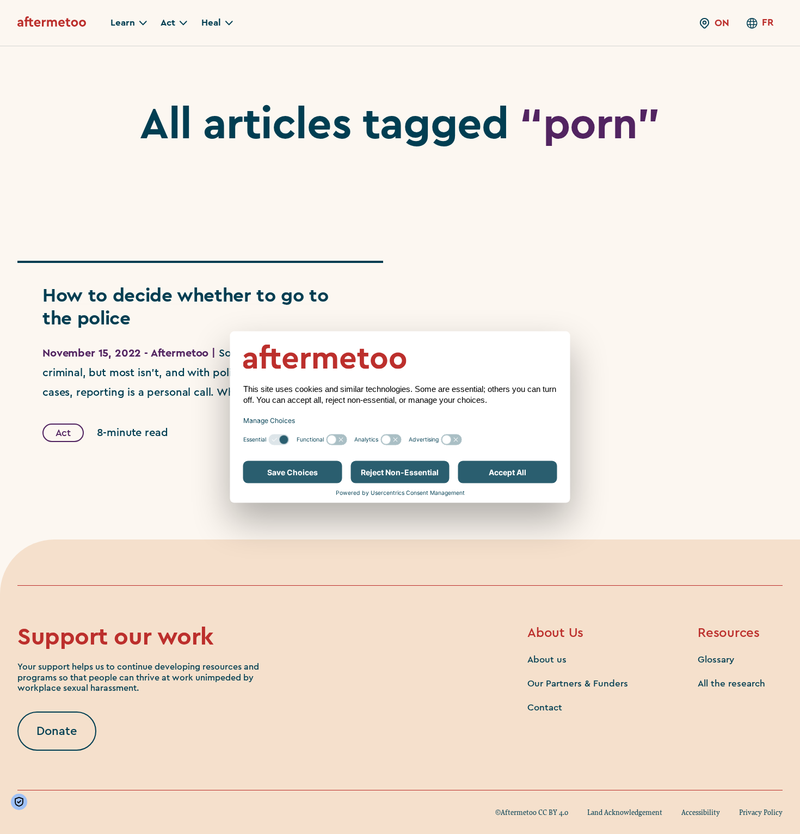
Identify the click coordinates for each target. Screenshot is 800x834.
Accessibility (700, 812)
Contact (544, 707)
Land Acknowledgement (624, 812)
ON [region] (722, 23)
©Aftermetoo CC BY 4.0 (531, 812)
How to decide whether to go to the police (185, 307)
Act (63, 433)
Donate (56, 731)
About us (547, 659)
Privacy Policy (761, 812)
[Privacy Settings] (21, 802)
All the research (731, 683)
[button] (128, 23)
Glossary (716, 659)
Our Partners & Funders (577, 683)
